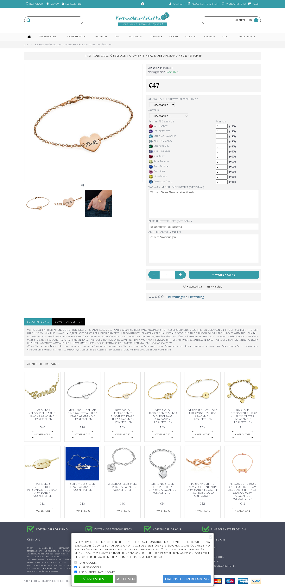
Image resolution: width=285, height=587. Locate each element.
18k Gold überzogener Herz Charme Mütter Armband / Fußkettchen (243, 416)
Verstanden (93, 579)
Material (154, 110)
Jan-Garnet (161, 126)
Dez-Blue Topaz (163, 181)
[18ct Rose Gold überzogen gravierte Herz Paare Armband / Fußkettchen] (83, 123)
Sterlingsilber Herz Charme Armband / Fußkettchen (122, 486)
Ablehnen (126, 579)
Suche (208, 553)
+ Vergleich (217, 286)
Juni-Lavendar (162, 151)
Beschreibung (38, 322)
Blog (208, 570)
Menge (221, 121)
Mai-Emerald (161, 146)
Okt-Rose (159, 171)
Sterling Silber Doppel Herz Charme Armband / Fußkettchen (162, 488)
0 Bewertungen (175, 297)
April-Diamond (163, 141)
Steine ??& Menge (161, 121)
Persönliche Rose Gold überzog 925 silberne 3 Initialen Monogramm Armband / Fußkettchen (242, 491)
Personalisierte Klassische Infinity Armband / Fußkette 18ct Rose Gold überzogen (202, 489)
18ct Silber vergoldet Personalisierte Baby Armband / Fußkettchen (42, 489)
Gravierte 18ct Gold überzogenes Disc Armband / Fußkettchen (202, 415)
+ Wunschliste (194, 286)
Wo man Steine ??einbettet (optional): (176, 187)
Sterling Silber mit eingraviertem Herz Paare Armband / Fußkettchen (82, 415)
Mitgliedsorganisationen (220, 566)
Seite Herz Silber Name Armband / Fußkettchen (82, 486)
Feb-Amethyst (162, 131)
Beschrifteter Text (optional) (170, 221)
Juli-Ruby (159, 156)
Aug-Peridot (161, 161)
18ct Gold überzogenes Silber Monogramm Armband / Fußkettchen (162, 416)
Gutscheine (212, 561)
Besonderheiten (214, 557)
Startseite (211, 548)
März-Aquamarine (165, 136)
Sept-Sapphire (162, 166)
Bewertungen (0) (68, 322)
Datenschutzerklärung (187, 579)
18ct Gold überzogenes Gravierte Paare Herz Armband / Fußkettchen (122, 416)
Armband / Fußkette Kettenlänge (173, 99)
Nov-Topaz (160, 176)
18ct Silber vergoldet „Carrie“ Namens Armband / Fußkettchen (42, 415)
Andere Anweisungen (164, 232)
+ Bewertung (195, 297)
